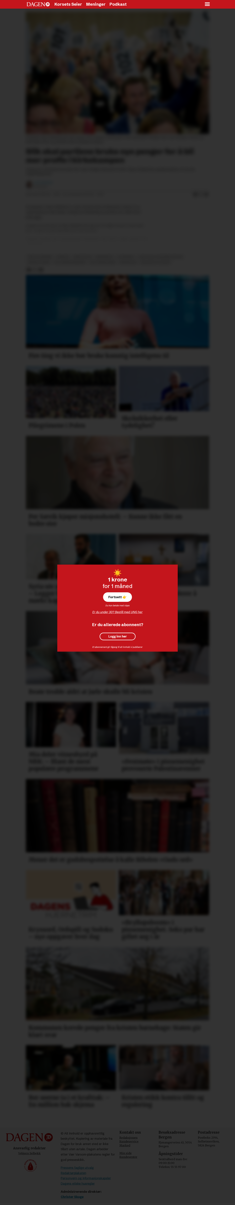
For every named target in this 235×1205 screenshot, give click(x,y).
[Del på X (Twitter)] (200, 194)
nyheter (63, 256)
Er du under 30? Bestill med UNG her (117, 612)
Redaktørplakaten (73, 1173)
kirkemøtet (104, 256)
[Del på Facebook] (195, 194)
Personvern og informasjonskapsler (86, 1178)
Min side (125, 1153)
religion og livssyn (155, 262)
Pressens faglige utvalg (77, 1168)
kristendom (82, 256)
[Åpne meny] (207, 4)
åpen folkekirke (40, 256)
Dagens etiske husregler (78, 1184)
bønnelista (128, 262)
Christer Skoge (72, 1197)
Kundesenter (128, 1157)
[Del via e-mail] (206, 194)
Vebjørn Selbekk (29, 1153)
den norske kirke (103, 262)
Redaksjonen (128, 1137)
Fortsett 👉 (117, 597)
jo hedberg (126, 256)
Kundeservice (128, 1141)
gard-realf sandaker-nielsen (160, 256)
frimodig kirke (39, 262)
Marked (124, 1145)
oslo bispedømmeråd (70, 262)
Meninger (96, 4)
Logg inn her (117, 636)
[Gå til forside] (38, 4)
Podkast (118, 4)
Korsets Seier (68, 4)
